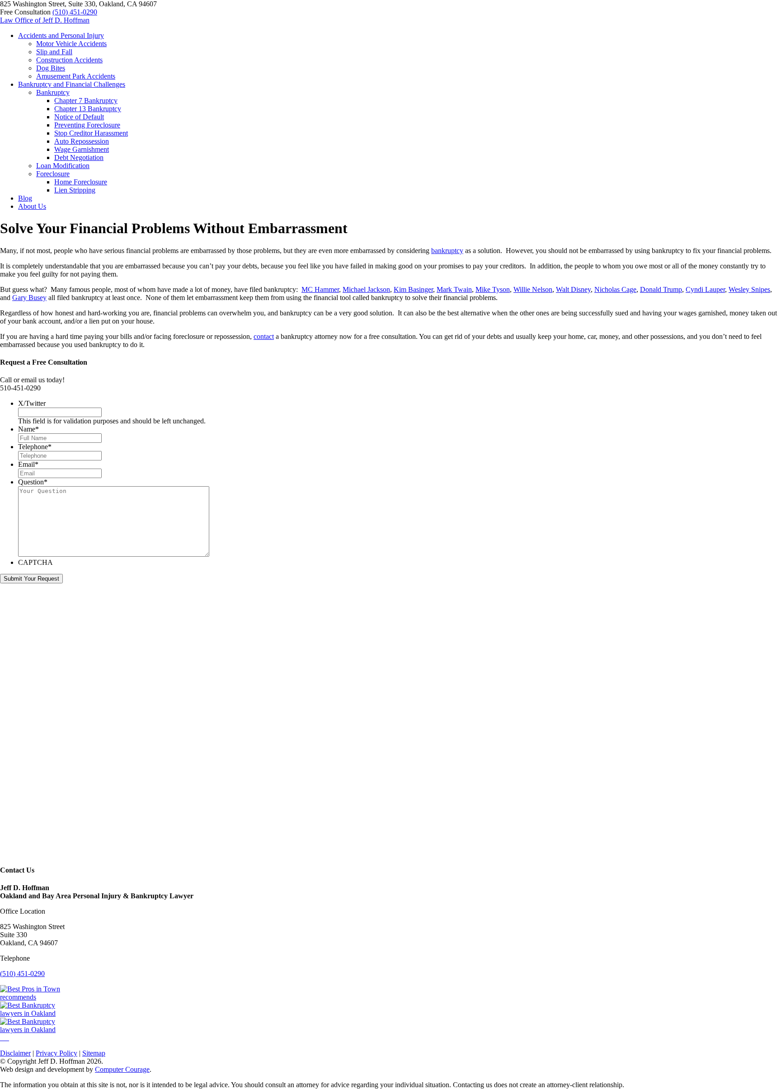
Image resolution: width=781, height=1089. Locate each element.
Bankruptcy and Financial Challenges (71, 84)
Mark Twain (454, 289)
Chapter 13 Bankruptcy (87, 109)
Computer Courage (122, 1069)
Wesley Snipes (749, 289)
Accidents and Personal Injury (61, 35)
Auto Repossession (81, 141)
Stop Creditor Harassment (91, 133)
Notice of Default (79, 117)
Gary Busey (29, 297)
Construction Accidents (69, 60)
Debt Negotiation (79, 157)
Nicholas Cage (615, 289)
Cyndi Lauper (705, 289)
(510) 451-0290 (74, 12)
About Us (32, 206)
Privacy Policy (56, 1053)
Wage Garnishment (81, 149)
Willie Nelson (532, 289)
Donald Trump (661, 289)
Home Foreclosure (80, 182)
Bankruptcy (53, 92)
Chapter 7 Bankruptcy (86, 100)
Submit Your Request (31, 578)
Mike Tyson (492, 289)
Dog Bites (50, 68)
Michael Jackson (366, 289)
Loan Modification (62, 165)
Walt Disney (573, 289)
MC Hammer (320, 289)
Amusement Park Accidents (75, 76)
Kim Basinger (413, 289)
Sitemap (93, 1053)
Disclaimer (15, 1053)
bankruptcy (447, 250)
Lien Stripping (74, 190)
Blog (25, 198)
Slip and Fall (54, 52)
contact (264, 336)
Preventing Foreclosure (87, 125)
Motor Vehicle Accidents (71, 43)
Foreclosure (53, 174)
